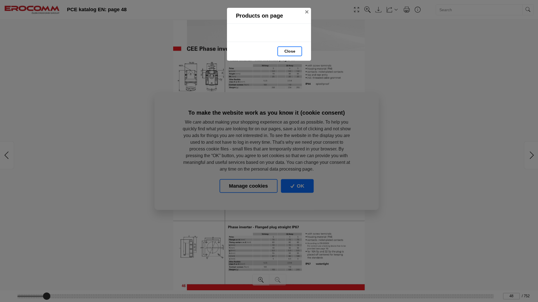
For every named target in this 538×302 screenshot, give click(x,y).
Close (289, 51)
